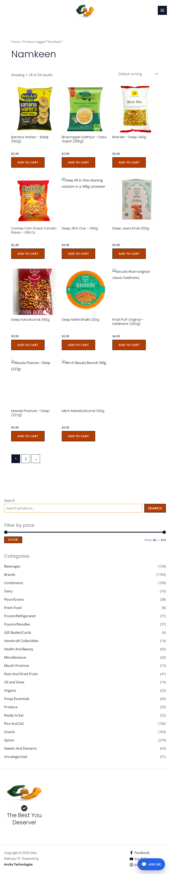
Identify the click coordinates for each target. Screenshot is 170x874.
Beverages (12, 566)
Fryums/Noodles (17, 624)
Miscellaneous (15, 657)
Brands (9, 574)
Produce (10, 707)
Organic (10, 690)
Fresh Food (13, 607)
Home (15, 42)
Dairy (8, 591)
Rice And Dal (14, 723)
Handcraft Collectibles (21, 641)
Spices (9, 740)
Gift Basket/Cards (17, 632)
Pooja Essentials (16, 698)
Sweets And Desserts (20, 748)
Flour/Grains (14, 599)
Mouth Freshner (16, 665)
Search (9, 500)
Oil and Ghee (14, 682)
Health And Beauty (18, 649)
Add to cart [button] (27, 162)
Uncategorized (15, 756)
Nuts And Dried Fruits (21, 674)
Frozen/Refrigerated (20, 616)
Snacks (9, 732)
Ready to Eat (14, 715)
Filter (13, 539)
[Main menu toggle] (162, 10)
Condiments (13, 583)
